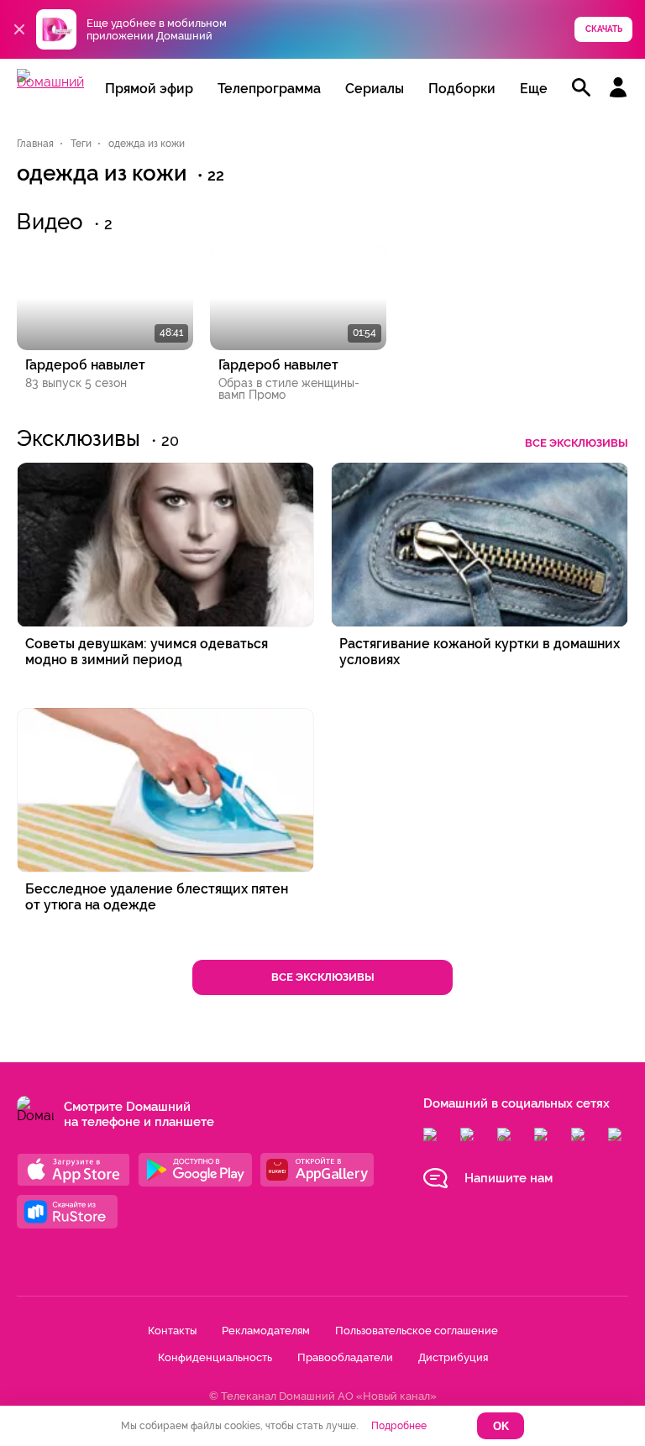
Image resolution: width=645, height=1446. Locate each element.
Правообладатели (345, 1357)
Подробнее (399, 1426)
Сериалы (374, 89)
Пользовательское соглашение (416, 1330)
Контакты (172, 1330)
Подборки (462, 89)
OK (501, 1426)
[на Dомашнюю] (50, 82)
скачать (603, 29)
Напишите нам (508, 1178)
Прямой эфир (149, 89)
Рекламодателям (266, 1330)
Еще (534, 89)
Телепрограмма (269, 89)
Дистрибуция (453, 1357)
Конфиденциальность (215, 1357)
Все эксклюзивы (576, 443)
